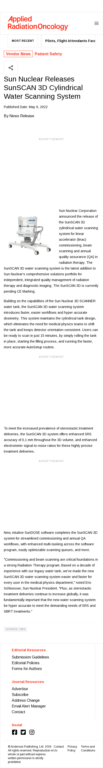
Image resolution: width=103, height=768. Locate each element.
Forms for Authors (27, 669)
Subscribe (20, 695)
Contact (18, 712)
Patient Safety (48, 54)
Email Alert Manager (29, 706)
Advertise (20, 689)
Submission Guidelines (30, 657)
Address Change (26, 700)
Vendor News (18, 54)
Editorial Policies (26, 663)
